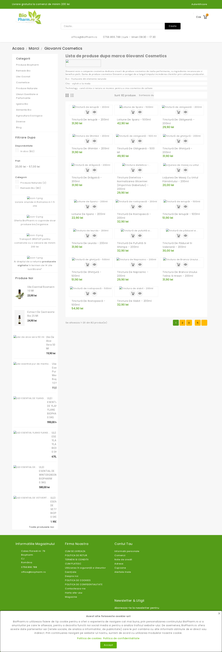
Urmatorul (204, 323)
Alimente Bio (34, 109)
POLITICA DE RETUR (76, 555)
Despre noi (71, 576)
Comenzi (119, 555)
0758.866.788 (110, 37)
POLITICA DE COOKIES (78, 580)
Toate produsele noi (42, 527)
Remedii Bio (34, 70)
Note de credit (123, 559)
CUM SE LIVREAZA (75, 551)
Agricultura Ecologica (29, 115)
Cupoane (120, 567)
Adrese (118, 563)
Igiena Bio (34, 104)
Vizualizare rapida (94, 112)
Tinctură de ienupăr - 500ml (181, 214)
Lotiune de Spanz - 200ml (88, 214)
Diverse (20, 121)
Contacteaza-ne (75, 588)
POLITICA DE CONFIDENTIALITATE (84, 584)
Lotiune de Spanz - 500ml (134, 119)
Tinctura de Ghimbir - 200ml (90, 148)
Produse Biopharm (27, 64)
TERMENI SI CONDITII (76, 559)
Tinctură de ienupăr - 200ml (90, 119)
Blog (19, 127)
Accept (108, 645)
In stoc (27, 151)
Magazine (71, 597)
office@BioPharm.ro (82, 37)
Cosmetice (34, 82)
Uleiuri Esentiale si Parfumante (34, 96)
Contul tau (123, 544)
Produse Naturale (34, 88)
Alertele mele (122, 572)
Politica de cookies (89, 638)
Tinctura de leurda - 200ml (90, 243)
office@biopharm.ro (33, 572)
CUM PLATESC (73, 563)
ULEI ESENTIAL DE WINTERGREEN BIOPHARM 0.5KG (48, 475)
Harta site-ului (73, 592)
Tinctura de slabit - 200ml (134, 301)
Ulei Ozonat (34, 76)
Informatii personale (126, 551)
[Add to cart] (87, 112)
